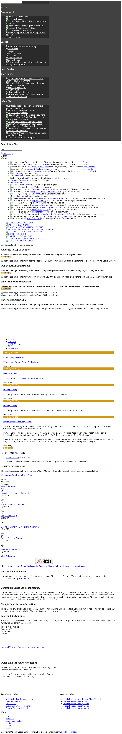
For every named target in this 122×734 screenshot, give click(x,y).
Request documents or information (87, 214)
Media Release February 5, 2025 (17, 422)
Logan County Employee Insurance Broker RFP (25, 378)
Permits (30, 647)
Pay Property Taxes (39, 209)
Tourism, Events (40, 196)
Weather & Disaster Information (75, 189)
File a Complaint (34, 218)
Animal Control (12, 90)
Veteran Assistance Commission (55, 198)
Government (7, 12)
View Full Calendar (9, 486)
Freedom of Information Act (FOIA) (57, 214)
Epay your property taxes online (62, 209)
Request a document (40, 205)
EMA (10, 346)
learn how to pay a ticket (53, 203)
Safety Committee (9, 549)
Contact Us (39, 647)
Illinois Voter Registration (57, 212)
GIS (16, 173)
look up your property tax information (84, 207)
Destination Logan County (17, 92)
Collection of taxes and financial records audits (53, 162)
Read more (6, 257)
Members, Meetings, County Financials (66, 167)
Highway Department (40, 171)
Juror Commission (13, 53)
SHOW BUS (24, 578)
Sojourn (22, 187)
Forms (4, 647)
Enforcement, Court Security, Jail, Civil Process (49, 178)
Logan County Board (39, 167)
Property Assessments (49, 169)
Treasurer (29, 162)
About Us (10, 719)
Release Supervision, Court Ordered (34, 180)
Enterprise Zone (13, 37)
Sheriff (26, 178)
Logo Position (8, 69)
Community (7, 74)
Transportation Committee (12, 504)
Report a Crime (38, 200)
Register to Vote (39, 212)
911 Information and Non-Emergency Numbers (65, 200)
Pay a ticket (37, 203)
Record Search (12, 457)
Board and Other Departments (85, 216)
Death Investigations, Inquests (45, 185)
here (97, 471)
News (11, 339)
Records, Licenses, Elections (65, 164)
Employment (15, 348)
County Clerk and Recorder (41, 164)
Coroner (28, 185)
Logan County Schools (71, 191)
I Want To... (6, 101)
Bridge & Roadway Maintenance (64, 171)
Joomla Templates (68, 732)
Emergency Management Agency (46, 189)
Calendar (10, 725)
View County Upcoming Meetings (57, 216)
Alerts (8, 723)
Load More (8, 448)
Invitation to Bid (10, 373)
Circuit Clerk (11, 55)
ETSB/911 (36, 194)
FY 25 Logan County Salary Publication (20, 362)
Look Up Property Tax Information (53, 207)
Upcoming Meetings (14, 721)
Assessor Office (32, 169)
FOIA (8, 728)
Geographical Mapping (28, 173)
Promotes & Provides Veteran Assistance (87, 198)
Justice (4, 41)
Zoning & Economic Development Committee (21, 527)
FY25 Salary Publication (14, 357)
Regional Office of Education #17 (46, 191)
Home (4, 7)
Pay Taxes (22, 647)
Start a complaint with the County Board (58, 218)
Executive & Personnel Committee (16, 493)
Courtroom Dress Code (22, 475)
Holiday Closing (10, 389)
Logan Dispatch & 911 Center (53, 194)
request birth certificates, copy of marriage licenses (72, 205)
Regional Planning (9, 515)
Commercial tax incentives (36, 176)
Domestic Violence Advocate (38, 187)
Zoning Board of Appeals (12, 538)
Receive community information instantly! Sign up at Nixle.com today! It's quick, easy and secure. (44, 566)
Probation (10, 51)
